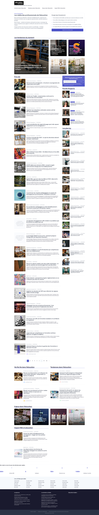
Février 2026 (76, 485)
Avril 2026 (28, 487)
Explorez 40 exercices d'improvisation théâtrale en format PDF (22, 504)
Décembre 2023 (41, 480)
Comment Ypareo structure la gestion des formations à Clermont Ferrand (48, 498)
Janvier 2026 (64, 485)
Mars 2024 (76, 480)
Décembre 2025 (53, 485)
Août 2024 (28, 482)
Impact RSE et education (60, 8)
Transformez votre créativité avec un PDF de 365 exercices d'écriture (22, 495)
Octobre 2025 (28, 485)
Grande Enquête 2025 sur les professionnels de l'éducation (59, 511)
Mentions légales (33, 511)
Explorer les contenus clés (67, 30)
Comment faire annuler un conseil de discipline (22, 499)
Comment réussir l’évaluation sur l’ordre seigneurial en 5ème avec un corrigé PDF (21, 498)
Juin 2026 (52, 487)
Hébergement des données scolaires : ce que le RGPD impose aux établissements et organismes (49, 500)
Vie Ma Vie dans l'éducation (20, 8)
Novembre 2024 (65, 482)
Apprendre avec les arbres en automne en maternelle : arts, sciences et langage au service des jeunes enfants (49, 503)
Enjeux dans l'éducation (47, 8)
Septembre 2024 (41, 482)
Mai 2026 (39, 487)
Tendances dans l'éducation (34, 8)
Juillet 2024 (16, 482)
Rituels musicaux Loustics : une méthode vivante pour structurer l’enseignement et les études (49, 506)
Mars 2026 (16, 487)
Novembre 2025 (41, 485)
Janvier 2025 (76, 482)
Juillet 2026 (64, 487)
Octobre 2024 (52, 482)
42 (46, 360)
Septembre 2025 (17, 485)
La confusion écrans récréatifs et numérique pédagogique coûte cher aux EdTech (48, 495)
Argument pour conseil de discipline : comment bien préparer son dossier (22, 502)
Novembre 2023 (29, 480)
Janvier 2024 (52, 480)
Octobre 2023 (16, 480)
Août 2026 (76, 487)
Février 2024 (64, 480)
